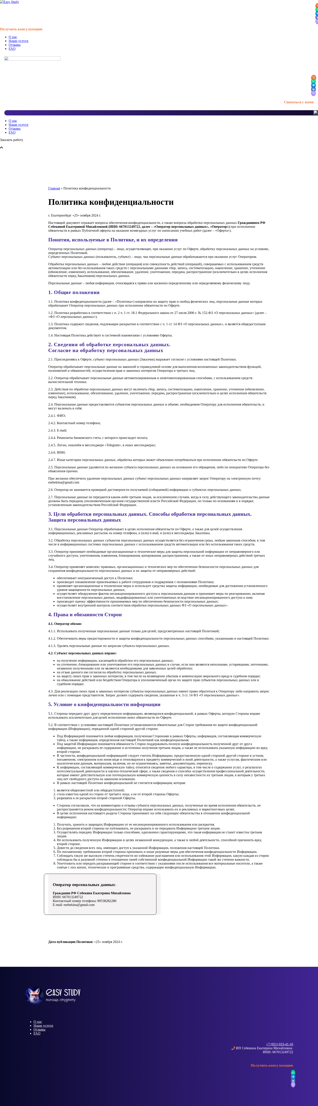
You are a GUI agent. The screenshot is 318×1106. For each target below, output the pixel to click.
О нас (13, 37)
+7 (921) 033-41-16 (279, 1044)
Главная (54, 188)
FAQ (12, 48)
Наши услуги (18, 41)
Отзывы (15, 45)
